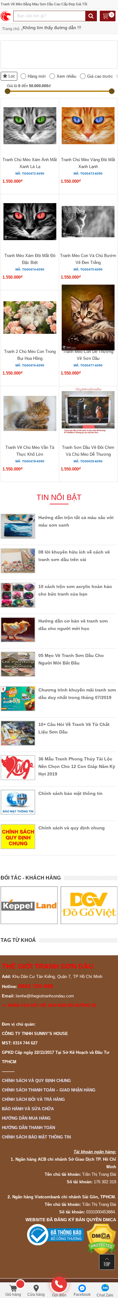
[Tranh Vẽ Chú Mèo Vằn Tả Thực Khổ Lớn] (29, 414)
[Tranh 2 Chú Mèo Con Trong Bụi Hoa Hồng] (29, 318)
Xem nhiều (66, 76)
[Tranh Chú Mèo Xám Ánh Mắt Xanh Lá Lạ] (29, 126)
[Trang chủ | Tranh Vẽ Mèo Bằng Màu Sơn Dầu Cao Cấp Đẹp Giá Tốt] (6, 16)
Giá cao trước (100, 76)
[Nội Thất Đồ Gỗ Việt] (89, 905)
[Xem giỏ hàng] (107, 16)
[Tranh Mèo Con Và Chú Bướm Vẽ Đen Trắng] (88, 222)
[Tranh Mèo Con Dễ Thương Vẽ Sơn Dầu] (88, 318)
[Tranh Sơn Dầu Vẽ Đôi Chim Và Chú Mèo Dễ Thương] (88, 414)
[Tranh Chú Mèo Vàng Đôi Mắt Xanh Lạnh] (88, 126)
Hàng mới (37, 76)
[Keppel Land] (29, 905)
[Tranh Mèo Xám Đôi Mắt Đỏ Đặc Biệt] (29, 222)
